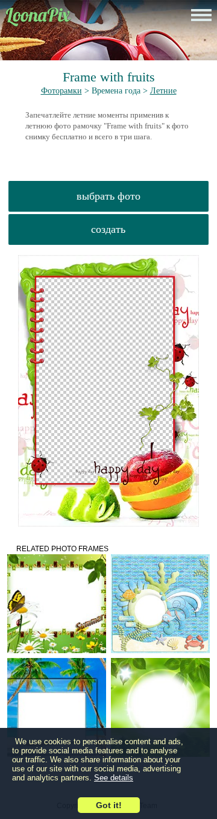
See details (113, 777)
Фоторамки (61, 90)
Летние (163, 90)
